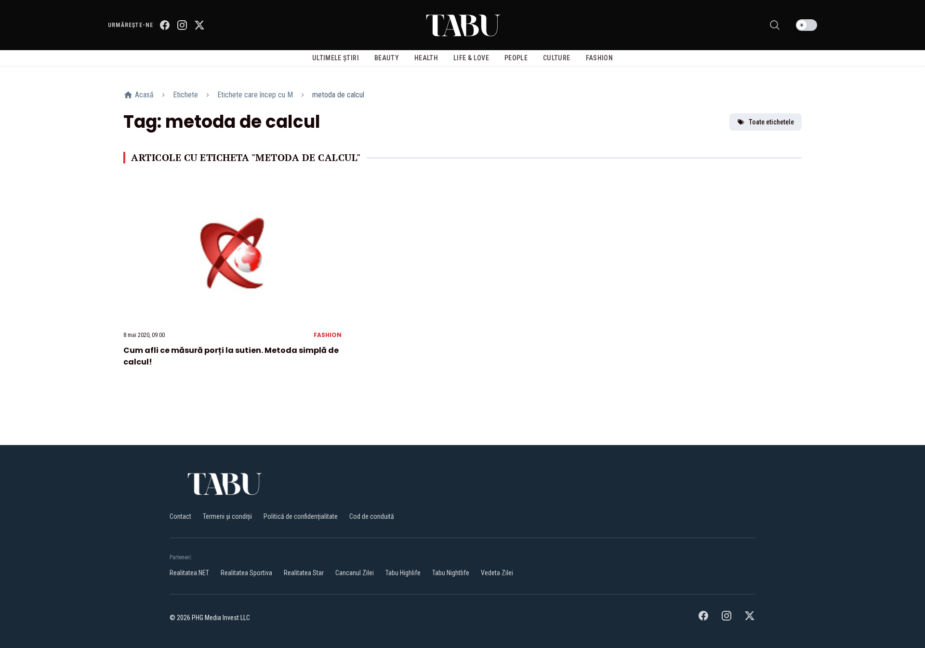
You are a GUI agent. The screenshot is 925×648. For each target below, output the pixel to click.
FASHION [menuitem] (599, 58)
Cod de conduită (371, 516)
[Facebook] (165, 25)
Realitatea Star (304, 573)
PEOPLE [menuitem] (516, 58)
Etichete (185, 94)
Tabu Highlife (403, 573)
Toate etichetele (771, 122)
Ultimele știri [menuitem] (335, 58)
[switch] (806, 25)
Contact (180, 516)
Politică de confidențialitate (301, 516)
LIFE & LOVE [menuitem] (471, 58)
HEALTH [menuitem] (426, 58)
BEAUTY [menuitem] (386, 58)
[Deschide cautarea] (774, 25)
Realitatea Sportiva (246, 573)
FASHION (328, 335)
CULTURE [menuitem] (556, 58)
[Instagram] (182, 25)
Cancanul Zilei (354, 573)
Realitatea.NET (189, 573)
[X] (199, 25)
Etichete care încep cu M (255, 94)
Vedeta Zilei (497, 573)
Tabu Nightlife (450, 573)
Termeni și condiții (227, 516)
